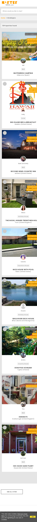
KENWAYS (23, 417)
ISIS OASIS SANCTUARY (23, 466)
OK (33, 517)
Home (3, 18)
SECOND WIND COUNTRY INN (23, 171)
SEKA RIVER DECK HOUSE (23, 318)
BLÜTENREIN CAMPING (23, 73)
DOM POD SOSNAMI (23, 367)
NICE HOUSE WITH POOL (23, 269)
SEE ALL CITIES (12, 492)
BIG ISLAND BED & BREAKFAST (23, 122)
